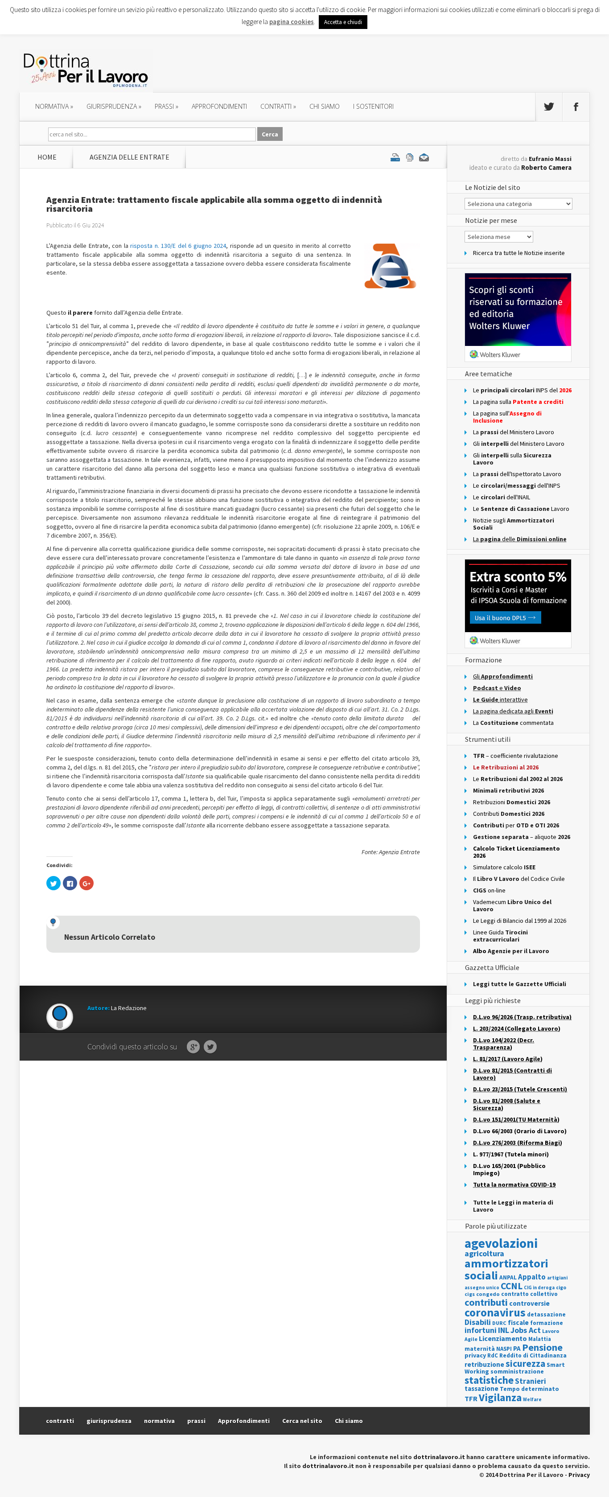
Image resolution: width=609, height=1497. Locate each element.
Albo (511, 951)
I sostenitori (373, 106)
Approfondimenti (244, 1421)
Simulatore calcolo (504, 867)
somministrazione (517, 1371)
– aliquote (521, 837)
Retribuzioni (511, 802)
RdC (492, 1355)
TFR (471, 1398)
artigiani (557, 1278)
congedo (488, 1294)
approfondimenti (219, 106)
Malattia (539, 1339)
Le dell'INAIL (501, 497)
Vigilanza (500, 1397)
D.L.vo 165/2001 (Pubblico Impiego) (509, 1169)
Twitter (210, 1047)
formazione (546, 1323)
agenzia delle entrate (129, 156)
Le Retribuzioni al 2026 (506, 767)
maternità (480, 1349)
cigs (470, 1294)
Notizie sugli (513, 523)
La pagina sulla (518, 402)
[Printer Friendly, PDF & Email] (410, 156)
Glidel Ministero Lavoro (518, 444)
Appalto (532, 1277)
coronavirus (495, 1312)
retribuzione (484, 1364)
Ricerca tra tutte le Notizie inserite (519, 253)
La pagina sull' (507, 416)
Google (193, 1047)
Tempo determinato (529, 1389)
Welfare (532, 1399)
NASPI (504, 1349)
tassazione (481, 1388)
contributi (486, 1302)
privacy (475, 1355)
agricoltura (484, 1253)
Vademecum (512, 905)
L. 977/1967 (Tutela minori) (511, 1154)
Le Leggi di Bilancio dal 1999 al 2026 (519, 921)
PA (517, 1348)
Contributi (508, 814)
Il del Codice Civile (519, 879)
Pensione (542, 1347)
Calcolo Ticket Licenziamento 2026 (516, 852)
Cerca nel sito (302, 1421)
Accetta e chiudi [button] (343, 22)
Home (47, 156)
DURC (499, 1323)
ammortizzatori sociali (506, 1269)
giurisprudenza (113, 106)
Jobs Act (525, 1330)
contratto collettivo (529, 1294)
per (516, 825)
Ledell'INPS (516, 485)
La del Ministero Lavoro (513, 432)
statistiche (489, 1380)
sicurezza (525, 1363)
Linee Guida (500, 935)
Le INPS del (522, 390)
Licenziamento (503, 1338)
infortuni (481, 1330)
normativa (54, 106)
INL (503, 1330)
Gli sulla (512, 458)
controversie (529, 1303)
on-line (489, 890)
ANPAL (508, 1277)
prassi (166, 106)
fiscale (518, 1322)
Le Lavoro (521, 509)
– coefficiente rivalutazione (515, 756)
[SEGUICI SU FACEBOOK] (576, 107)
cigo (561, 1287)
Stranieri (530, 1381)
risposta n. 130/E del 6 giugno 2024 (178, 246)
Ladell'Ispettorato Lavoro (517, 474)
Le (518, 779)
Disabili (478, 1322)
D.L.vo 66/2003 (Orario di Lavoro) (520, 1131)
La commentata (513, 723)
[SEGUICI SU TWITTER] (548, 107)
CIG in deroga (539, 1288)
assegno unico (482, 1287)
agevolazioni (501, 1243)
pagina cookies (291, 21)
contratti (278, 106)
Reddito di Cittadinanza (533, 1355)
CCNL (512, 1286)
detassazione (546, 1314)
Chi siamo (324, 106)
